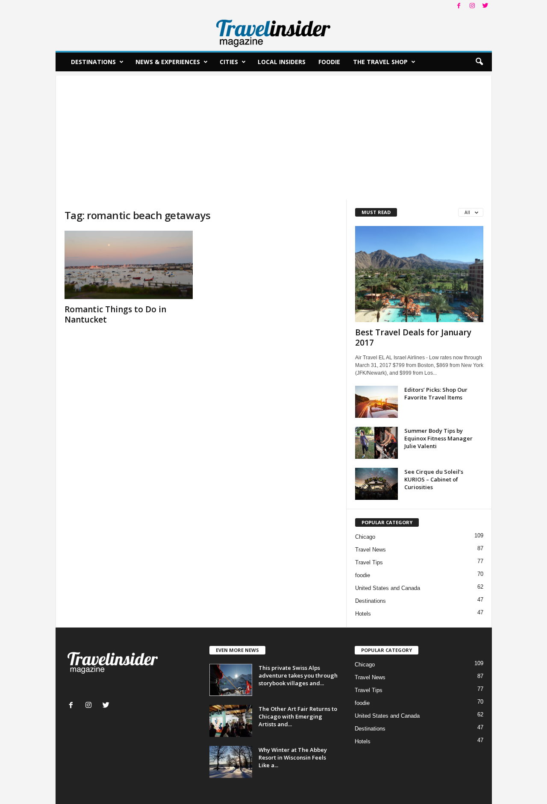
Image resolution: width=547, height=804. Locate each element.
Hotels (363, 613)
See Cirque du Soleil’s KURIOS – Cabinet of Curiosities (433, 479)
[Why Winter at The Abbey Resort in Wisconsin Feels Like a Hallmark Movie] (230, 762)
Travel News (370, 549)
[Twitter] (485, 6)
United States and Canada (387, 588)
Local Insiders (282, 62)
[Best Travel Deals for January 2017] (419, 274)
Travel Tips (369, 562)
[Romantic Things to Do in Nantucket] (129, 265)
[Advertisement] (274, 135)
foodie (362, 575)
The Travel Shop (380, 62)
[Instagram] (472, 6)
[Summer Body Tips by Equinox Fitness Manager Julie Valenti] (376, 443)
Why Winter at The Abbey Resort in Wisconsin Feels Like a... (293, 757)
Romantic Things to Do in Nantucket (115, 314)
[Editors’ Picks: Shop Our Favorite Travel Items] (376, 402)
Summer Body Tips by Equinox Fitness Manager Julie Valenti (438, 438)
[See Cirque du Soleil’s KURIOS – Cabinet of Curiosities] (376, 484)
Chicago (365, 537)
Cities (229, 62)
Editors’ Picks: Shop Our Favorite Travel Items (436, 393)
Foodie (329, 62)
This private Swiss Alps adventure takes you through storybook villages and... (298, 675)
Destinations (93, 62)
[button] (479, 62)
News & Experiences (167, 62)
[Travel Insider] (274, 31)
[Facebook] (459, 6)
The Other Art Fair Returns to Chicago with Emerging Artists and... (298, 716)
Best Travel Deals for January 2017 (413, 337)
